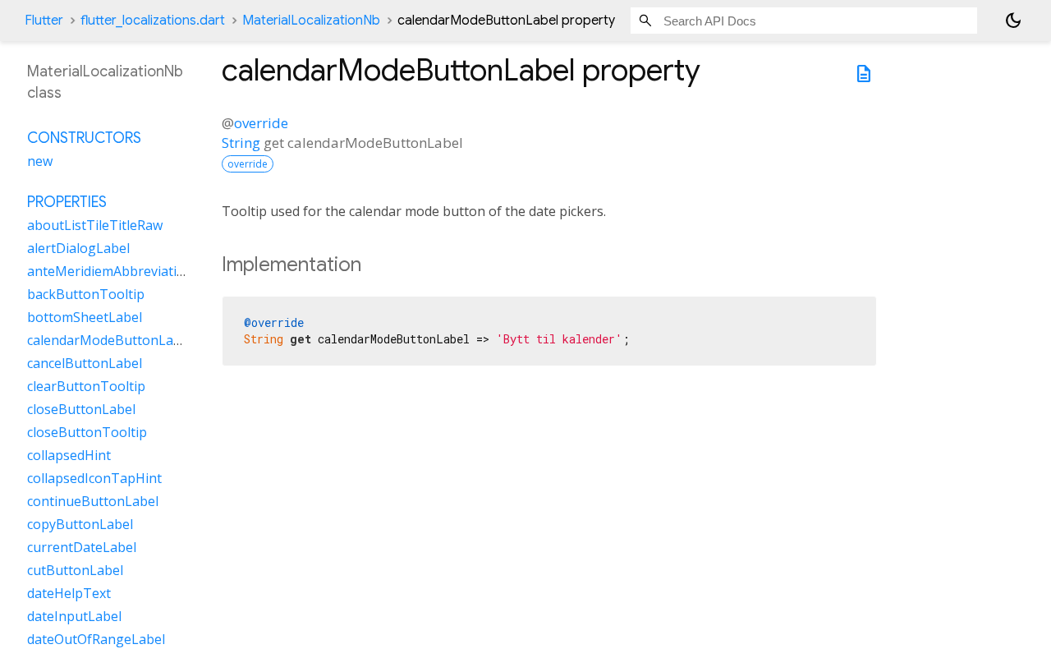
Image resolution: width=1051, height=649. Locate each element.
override (261, 122)
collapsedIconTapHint (94, 478)
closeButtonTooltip (87, 432)
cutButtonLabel (75, 570)
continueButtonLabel (92, 501)
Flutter (44, 20)
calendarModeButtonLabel (109, 340)
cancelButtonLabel (84, 363)
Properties (67, 202)
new (40, 161)
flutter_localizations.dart (152, 20)
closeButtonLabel (81, 409)
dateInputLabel (74, 616)
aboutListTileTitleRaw (95, 225)
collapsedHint (69, 455)
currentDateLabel (81, 547)
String (241, 142)
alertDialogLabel (78, 248)
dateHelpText (69, 593)
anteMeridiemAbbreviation (110, 271)
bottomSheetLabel (84, 317)
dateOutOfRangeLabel (96, 639)
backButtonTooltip (86, 294)
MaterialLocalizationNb (311, 20)
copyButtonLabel (80, 524)
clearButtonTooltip (86, 386)
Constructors (84, 138)
